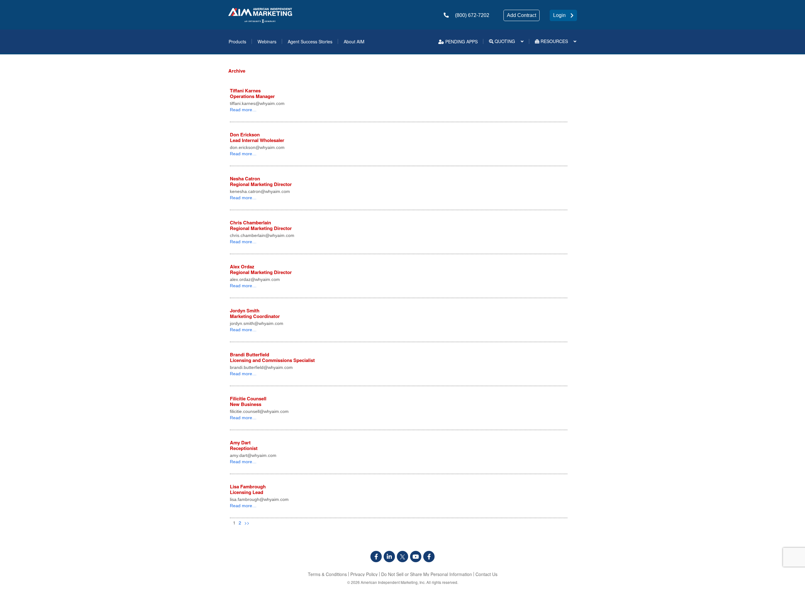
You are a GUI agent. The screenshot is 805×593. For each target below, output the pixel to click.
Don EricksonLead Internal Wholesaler (257, 137)
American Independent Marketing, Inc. (393, 582)
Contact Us (486, 574)
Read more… (243, 109)
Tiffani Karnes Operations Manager (252, 93)
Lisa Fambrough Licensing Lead (248, 489)
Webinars (267, 41)
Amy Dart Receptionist (244, 445)
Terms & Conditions (327, 574)
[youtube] (415, 556)
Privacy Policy (364, 574)
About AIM (354, 41)
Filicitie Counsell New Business (248, 401)
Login (559, 15)
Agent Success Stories (310, 41)
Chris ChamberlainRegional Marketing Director (261, 225)
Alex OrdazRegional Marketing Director (261, 269)
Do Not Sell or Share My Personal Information (426, 574)
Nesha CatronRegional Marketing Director (261, 181)
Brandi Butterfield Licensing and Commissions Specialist (272, 357)
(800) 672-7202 (472, 15)
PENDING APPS (461, 41)
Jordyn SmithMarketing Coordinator (255, 313)
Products (237, 41)
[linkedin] (389, 556)
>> (246, 522)
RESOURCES (553, 41)
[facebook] (376, 556)
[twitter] (402, 556)
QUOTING (504, 41)
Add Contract (521, 15)
